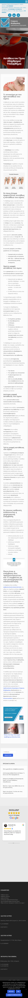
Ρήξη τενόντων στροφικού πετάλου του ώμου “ (13, 903)
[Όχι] (26, 989)
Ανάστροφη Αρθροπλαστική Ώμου (9, 899)
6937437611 (4, 927)
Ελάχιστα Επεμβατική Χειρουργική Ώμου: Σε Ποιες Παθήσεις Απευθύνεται (13, 780)
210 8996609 (9, 6)
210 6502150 (18, 9)
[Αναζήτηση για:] (10, 751)
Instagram (18, 15)
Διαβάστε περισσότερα (14, 995)
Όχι (18, 991)
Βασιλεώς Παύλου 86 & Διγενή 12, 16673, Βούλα (13, 920)
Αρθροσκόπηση (5, 898)
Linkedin (14, 15)
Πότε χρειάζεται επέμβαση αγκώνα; (13, 769)
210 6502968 (11, 9)
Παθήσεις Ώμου (5, 894)
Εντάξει (11, 991)
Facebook (10, 15)
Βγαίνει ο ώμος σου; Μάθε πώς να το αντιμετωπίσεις (13, 786)
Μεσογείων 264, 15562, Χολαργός (10, 961)
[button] (26, 2)
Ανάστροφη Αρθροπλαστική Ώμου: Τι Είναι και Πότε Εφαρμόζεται (14, 773)
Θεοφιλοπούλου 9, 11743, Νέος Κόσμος (12, 11)
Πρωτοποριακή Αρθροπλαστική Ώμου (10, 901)
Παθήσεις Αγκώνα (5, 896)
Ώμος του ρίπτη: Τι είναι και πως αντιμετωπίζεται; (12, 792)
